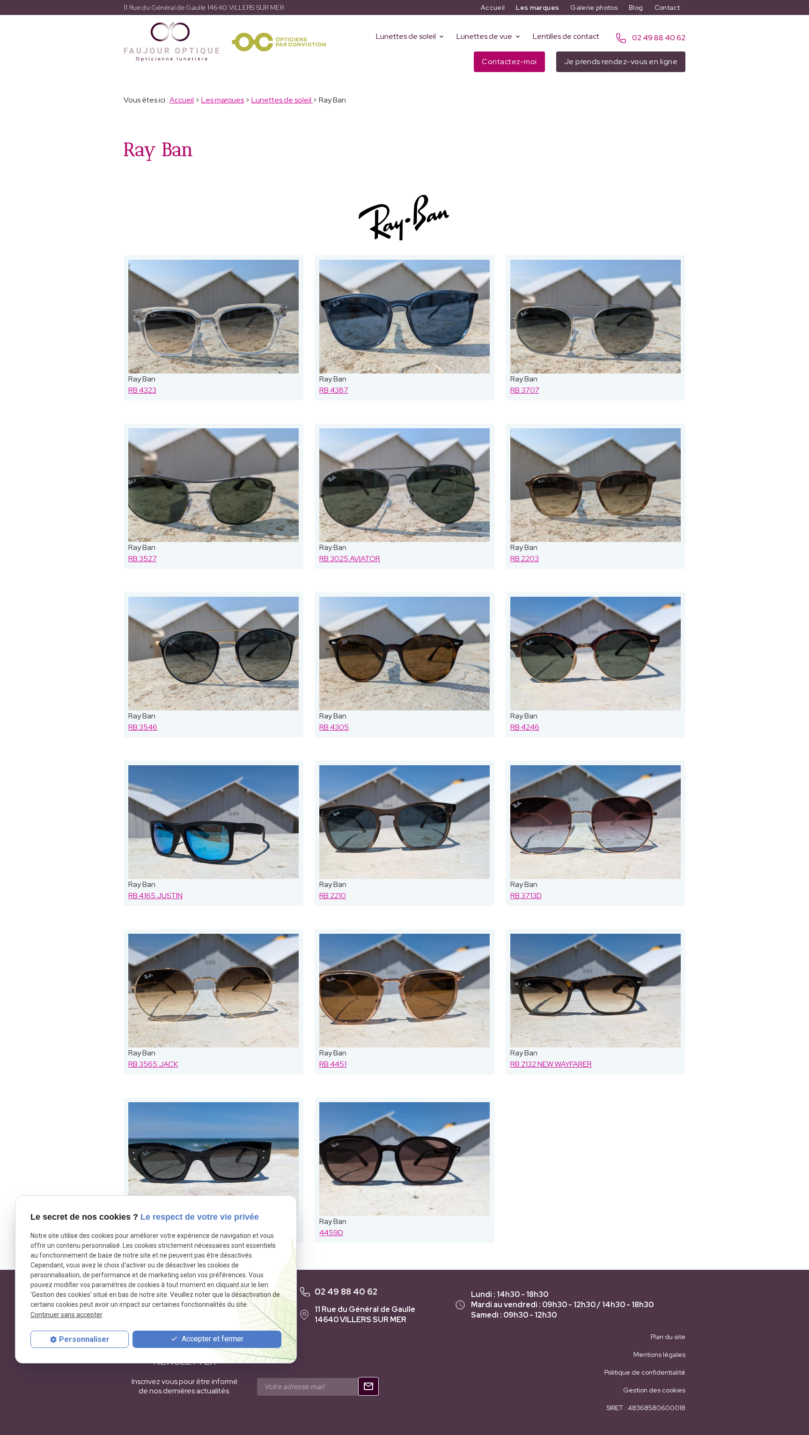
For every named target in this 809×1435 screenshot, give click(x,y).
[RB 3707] (595, 316)
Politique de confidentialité (644, 1372)
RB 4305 (334, 727)
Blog (636, 7)
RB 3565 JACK (153, 1064)
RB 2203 (524, 559)
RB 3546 (142, 727)
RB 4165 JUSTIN (155, 896)
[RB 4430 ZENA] (213, 1159)
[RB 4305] (404, 653)
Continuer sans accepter (66, 1314)
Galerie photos (594, 7)
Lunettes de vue (484, 36)
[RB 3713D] (595, 822)
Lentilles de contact (566, 36)
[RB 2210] (404, 822)
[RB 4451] (404, 990)
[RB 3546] (213, 653)
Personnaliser (84, 1339)
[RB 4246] (595, 653)
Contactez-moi (509, 61)
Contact (667, 7)
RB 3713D (526, 896)
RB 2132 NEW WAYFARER (551, 1064)
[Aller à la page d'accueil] (171, 42)
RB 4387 (333, 390)
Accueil (493, 7)
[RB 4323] (213, 316)
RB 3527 (142, 559)
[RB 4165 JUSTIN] (213, 822)
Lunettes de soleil (406, 36)
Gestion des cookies (654, 1390)
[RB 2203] (595, 485)
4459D (331, 1232)
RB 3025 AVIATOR (349, 559)
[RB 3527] (213, 485)
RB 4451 (332, 1064)
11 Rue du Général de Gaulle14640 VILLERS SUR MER (365, 1314)
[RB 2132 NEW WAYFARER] (595, 990)
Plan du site (668, 1336)
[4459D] (404, 1159)
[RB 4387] (404, 316)
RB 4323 (142, 390)
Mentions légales (659, 1354)
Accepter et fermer (211, 1338)
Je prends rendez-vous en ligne (620, 61)
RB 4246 (524, 727)
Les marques (537, 7)
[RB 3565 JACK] (213, 990)
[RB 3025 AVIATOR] (404, 485)
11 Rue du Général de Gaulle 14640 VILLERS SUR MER (204, 7)
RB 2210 (332, 896)
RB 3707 (524, 390)
